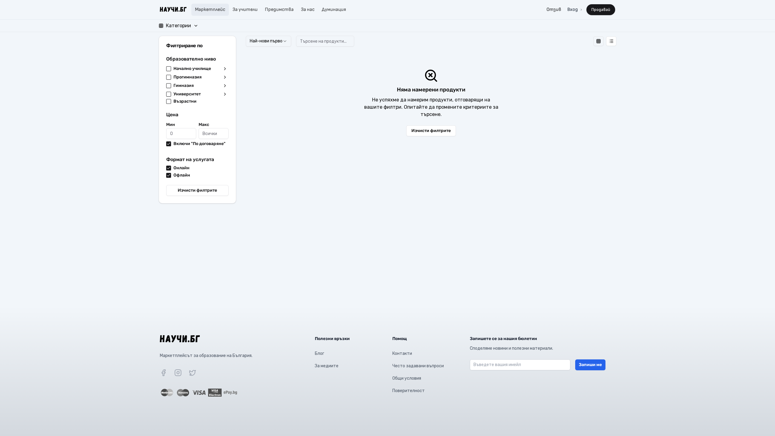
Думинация (334, 9)
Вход (572, 9)
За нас (308, 9)
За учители (245, 9)
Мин (170, 124)
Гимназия (183, 86)
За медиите (326, 365)
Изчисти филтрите (197, 190)
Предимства (279, 9)
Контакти (402, 353)
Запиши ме (590, 364)
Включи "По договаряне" (199, 144)
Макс (204, 124)
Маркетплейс (210, 9)
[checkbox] (168, 68)
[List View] (611, 41)
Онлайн (181, 168)
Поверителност (408, 390)
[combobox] (268, 41)
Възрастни (184, 101)
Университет (187, 94)
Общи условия (406, 378)
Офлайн (181, 175)
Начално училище (192, 69)
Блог (319, 353)
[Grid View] (598, 41)
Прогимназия (187, 77)
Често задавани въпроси (418, 365)
